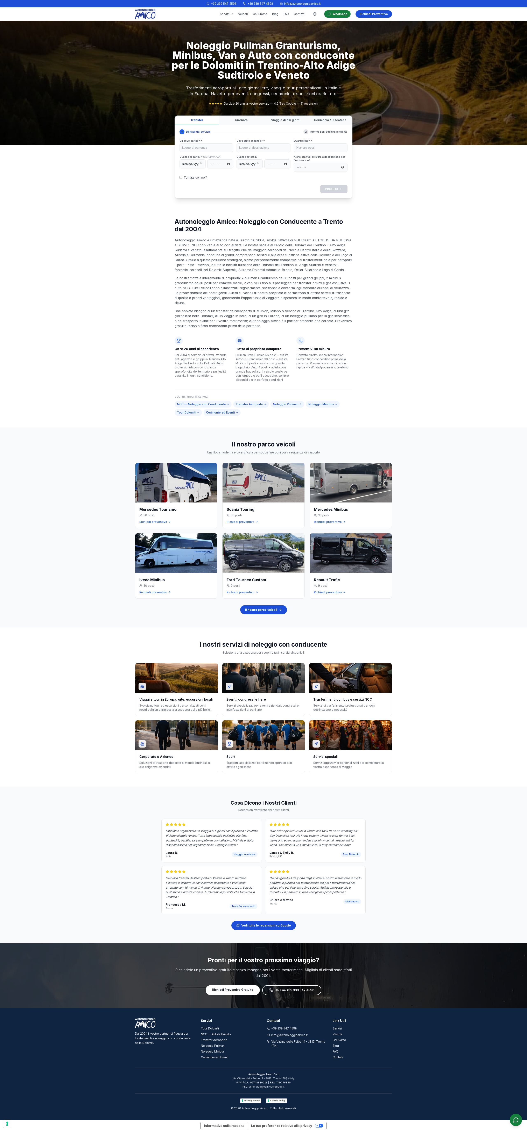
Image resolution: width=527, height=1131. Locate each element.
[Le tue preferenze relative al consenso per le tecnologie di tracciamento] (7, 1124)
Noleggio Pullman (285, 404)
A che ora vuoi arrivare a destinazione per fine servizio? (319, 158)
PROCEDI (331, 189)
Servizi (225, 14)
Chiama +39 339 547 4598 (294, 990)
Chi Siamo (260, 14)
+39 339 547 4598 (224, 3)
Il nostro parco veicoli (261, 609)
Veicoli (243, 14)
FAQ (286, 14)
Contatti (299, 14)
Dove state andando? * (251, 140)
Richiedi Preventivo (374, 14)
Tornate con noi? (195, 177)
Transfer (196, 120)
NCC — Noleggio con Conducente (201, 404)
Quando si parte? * (200, 156)
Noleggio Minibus (321, 404)
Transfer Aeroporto (249, 404)
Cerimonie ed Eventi (220, 412)
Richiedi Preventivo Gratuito (232, 989)
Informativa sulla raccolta (224, 1126)
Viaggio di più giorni (285, 120)
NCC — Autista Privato (216, 1034)
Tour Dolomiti (186, 412)
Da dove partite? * (191, 140)
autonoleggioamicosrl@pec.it (266, 1086)
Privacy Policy (252, 1100)
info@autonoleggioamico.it (302, 3)
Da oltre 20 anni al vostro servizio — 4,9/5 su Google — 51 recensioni (271, 103)
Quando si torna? (247, 156)
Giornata (241, 120)
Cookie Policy (277, 1100)
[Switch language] (314, 14)
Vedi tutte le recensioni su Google (266, 925)
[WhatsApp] (516, 1120)
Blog (275, 14)
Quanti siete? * (303, 140)
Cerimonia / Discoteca (330, 120)
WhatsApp (339, 14)
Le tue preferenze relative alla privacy (281, 1126)
